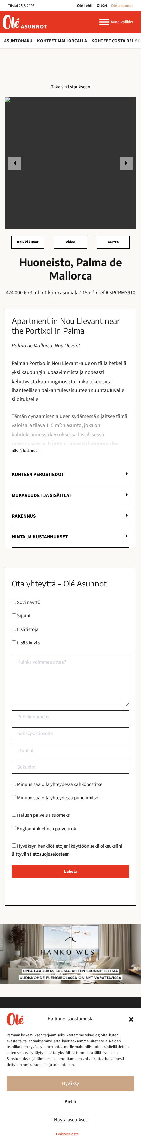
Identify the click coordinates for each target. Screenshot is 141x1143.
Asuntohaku (18, 41)
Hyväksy (70, 1083)
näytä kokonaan (26, 450)
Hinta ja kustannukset (40, 536)
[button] (131, 1019)
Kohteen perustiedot (38, 474)
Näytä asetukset (70, 1119)
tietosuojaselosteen (50, 854)
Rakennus (24, 516)
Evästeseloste (67, 1134)
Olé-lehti (84, 6)
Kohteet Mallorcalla (62, 41)
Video (70, 242)
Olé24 (102, 6)
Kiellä (70, 1101)
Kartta (113, 242)
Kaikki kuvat (28, 242)
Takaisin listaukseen (70, 87)
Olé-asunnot (122, 6)
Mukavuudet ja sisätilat (41, 495)
